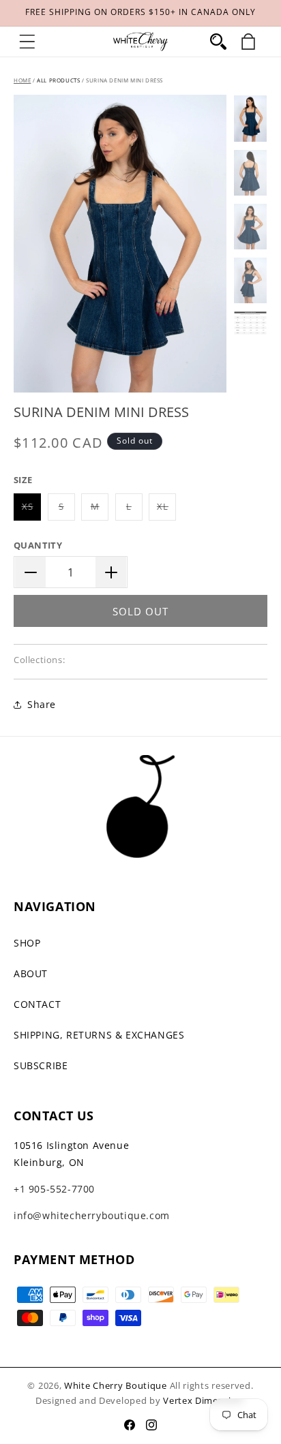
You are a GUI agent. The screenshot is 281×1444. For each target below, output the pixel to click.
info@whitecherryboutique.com (92, 1215)
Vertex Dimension (203, 1400)
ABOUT (31, 973)
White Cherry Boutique (115, 1385)
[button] (27, 42)
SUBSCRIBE (41, 1065)
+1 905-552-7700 (54, 1188)
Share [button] (41, 704)
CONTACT (37, 1004)
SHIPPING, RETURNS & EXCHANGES (99, 1034)
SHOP (27, 942)
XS (31, 510)
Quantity (38, 545)
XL (166, 510)
